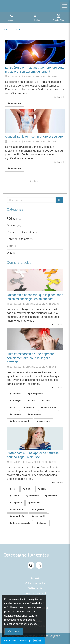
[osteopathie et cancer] (35, 280)
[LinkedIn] (39, 565)
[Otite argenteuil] (35, 339)
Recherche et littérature (21, 232)
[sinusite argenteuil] (35, 438)
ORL (9, 252)
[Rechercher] (59, 200)
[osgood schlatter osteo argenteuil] (35, 121)
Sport (10, 245)
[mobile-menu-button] (64, 6)
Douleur (11, 225)
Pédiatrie (12, 218)
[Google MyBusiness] (31, 565)
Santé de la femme (18, 239)
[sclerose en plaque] (35, 52)
